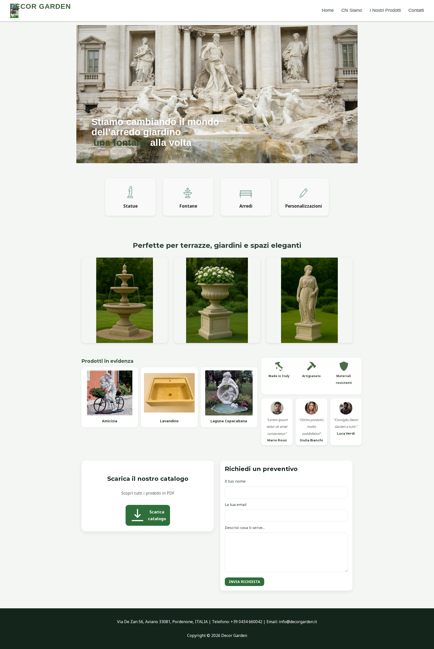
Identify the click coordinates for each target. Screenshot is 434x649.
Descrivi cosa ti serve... (245, 527)
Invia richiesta (244, 581)
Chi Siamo (351, 10)
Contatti (416, 10)
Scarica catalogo (157, 515)
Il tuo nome (235, 481)
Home (328, 10)
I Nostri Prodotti (385, 10)
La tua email (235, 504)
